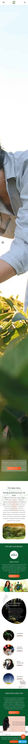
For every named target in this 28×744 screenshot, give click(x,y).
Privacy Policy (15, 739)
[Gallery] (14, 585)
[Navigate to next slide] (25, 558)
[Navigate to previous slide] (2, 558)
